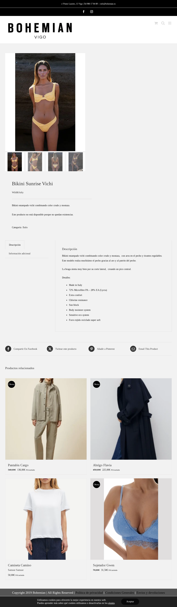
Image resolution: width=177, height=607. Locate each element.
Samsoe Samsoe (16, 570)
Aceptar (130, 601)
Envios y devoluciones (151, 592)
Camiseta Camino (19, 565)
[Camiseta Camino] (46, 519)
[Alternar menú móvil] (170, 23)
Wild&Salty (18, 192)
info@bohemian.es (108, 4)
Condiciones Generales (119, 592)
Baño (25, 227)
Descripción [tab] (15, 244)
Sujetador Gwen (103, 565)
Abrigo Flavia (102, 465)
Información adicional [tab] (19, 253)
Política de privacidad (89, 592)
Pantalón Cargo (18, 465)
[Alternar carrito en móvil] (156, 23)
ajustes (111, 603)
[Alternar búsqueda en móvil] (163, 23)
